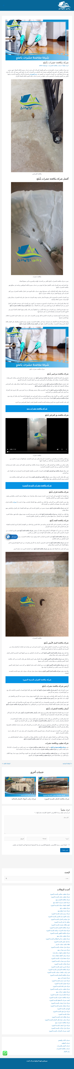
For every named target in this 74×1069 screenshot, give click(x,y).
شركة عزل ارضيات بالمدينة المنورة (60, 1003)
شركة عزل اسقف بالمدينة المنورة (61, 1025)
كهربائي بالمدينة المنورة (63, 1008)
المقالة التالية (6, 763)
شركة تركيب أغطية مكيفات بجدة (61, 955)
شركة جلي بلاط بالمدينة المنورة (61, 986)
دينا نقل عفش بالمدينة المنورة (62, 941)
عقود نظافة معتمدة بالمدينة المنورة (60, 925)
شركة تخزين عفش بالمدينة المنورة (60, 967)
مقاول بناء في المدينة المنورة (62, 922)
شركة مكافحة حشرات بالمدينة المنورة (37, 485)
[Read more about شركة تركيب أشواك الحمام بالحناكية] (20, 786)
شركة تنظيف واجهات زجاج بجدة (61, 953)
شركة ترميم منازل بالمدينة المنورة (61, 913)
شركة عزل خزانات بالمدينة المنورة (60, 1028)
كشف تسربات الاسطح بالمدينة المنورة (59, 1000)
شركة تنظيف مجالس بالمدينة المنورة (60, 894)
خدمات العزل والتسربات (63, 1046)
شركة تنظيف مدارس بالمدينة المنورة (60, 989)
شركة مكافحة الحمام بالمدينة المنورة (60, 975)
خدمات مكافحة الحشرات (55, 65)
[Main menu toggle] (4, 5)
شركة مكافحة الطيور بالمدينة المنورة (60, 933)
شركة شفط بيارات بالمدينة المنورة (60, 958)
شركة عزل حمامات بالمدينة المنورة (60, 947)
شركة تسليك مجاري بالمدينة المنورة (60, 1006)
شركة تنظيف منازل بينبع (63, 936)
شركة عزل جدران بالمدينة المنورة (61, 980)
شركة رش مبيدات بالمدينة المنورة (61, 961)
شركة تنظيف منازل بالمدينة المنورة (60, 897)
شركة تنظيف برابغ (65, 908)
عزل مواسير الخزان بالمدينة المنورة (60, 919)
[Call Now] (8, 537)
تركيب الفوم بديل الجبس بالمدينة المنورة (59, 916)
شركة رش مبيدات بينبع (64, 950)
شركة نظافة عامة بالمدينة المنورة (61, 1017)
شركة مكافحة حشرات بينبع (62, 1022)
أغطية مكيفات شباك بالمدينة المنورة (60, 905)
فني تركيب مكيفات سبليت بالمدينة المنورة (58, 972)
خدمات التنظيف (66, 1043)
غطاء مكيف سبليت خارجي (63, 944)
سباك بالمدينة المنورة (64, 1014)
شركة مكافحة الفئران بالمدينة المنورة (60, 927)
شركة (14, 502)
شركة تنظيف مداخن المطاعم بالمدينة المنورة (58, 939)
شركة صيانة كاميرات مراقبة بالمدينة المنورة (58, 930)
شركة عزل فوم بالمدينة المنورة (61, 1011)
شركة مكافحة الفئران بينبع (63, 899)
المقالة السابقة (67, 763)
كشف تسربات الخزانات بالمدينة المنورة (59, 1031)
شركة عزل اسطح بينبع (64, 911)
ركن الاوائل (67, 1051)
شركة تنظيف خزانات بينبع (63, 992)
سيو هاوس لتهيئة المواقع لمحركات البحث (37, 1061)
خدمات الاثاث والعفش (64, 1040)
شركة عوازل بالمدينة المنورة (62, 983)
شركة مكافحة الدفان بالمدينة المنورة (57, 799)
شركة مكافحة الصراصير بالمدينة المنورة (59, 969)
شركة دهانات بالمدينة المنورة (62, 964)
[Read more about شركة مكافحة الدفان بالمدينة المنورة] (53, 786)
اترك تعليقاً (65, 65)
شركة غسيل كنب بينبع (64, 978)
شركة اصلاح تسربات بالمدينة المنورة (60, 994)
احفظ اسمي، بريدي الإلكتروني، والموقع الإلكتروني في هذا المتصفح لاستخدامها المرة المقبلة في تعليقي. (39, 845)
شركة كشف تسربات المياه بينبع (61, 902)
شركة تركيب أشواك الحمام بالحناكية (24, 799)
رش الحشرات (33, 74)
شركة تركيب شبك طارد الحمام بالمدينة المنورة (57, 1020)
